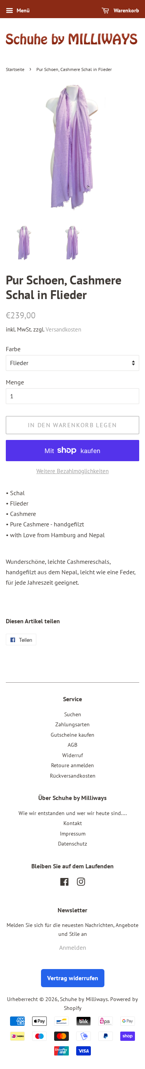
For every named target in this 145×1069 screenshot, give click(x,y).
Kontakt (72, 823)
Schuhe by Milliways (84, 999)
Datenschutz (72, 843)
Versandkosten (63, 329)
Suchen (72, 714)
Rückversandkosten (73, 775)
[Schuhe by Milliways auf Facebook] (64, 883)
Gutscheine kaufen (72, 734)
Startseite (15, 69)
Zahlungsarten (72, 724)
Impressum (72, 833)
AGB (72, 744)
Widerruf (72, 755)
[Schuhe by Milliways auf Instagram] (81, 883)
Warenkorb (125, 10)
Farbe (13, 349)
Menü (22, 10)
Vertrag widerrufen (72, 978)
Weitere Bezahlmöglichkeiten (72, 471)
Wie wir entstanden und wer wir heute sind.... (73, 813)
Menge (15, 382)
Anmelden (72, 947)
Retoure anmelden (72, 765)
